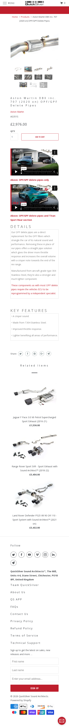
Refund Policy (21, 628)
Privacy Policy (21, 621)
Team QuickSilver (24, 585)
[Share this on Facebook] (27, 353)
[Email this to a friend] (48, 353)
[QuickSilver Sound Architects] (34, 3)
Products (25, 16)
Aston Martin (17, 111)
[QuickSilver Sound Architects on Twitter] (14, 555)
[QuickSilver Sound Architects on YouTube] (30, 555)
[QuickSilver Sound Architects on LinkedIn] (54, 555)
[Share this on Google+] (41, 353)
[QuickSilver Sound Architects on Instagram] (46, 555)
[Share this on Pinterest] (34, 353)
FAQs (14, 607)
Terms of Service (24, 635)
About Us (18, 592)
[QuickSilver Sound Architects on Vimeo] (38, 555)
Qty (12, 131)
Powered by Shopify (20, 700)
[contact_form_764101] (62, 721)
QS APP (16, 599)
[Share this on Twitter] (20, 353)
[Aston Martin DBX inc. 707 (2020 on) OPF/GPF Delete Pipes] (34, 44)
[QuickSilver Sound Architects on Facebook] (22, 555)
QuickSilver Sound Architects (33, 696)
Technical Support (25, 643)
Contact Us (19, 614)
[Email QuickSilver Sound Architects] (14, 563)
